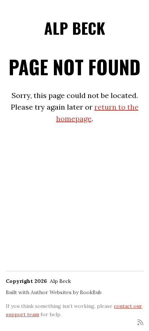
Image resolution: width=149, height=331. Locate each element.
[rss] (140, 321)
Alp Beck (74, 28)
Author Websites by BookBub (66, 292)
